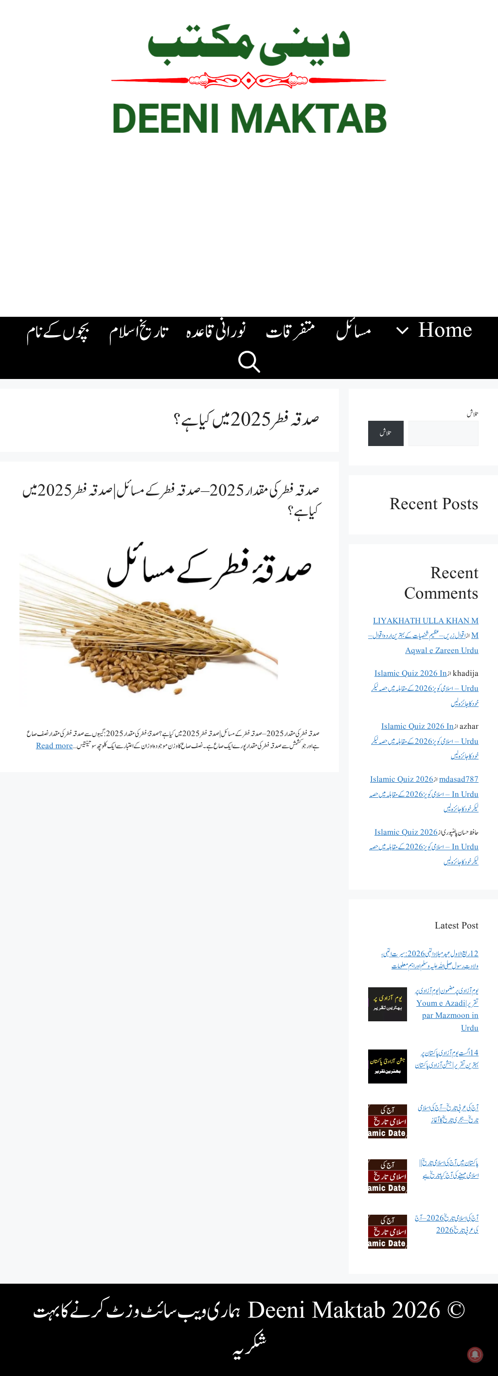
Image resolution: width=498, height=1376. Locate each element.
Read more (54, 746)
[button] (249, 363)
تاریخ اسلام (138, 332)
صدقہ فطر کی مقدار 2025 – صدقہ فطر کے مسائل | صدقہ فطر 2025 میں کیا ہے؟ (171, 501)
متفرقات (291, 332)
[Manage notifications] (475, 1354)
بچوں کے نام (57, 332)
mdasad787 (459, 779)
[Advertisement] (249, 234)
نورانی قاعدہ (216, 332)
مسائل (354, 332)
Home (445, 331)
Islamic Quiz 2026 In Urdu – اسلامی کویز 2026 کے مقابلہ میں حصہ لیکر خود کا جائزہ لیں (425, 688)
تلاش (473, 414)
